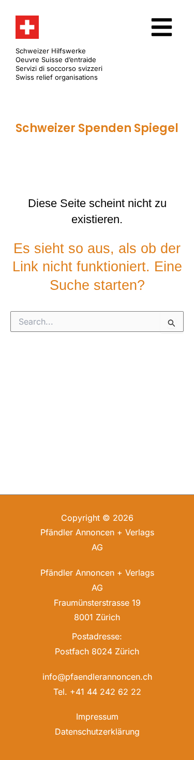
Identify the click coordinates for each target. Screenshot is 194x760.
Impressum (97, 716)
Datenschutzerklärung (97, 731)
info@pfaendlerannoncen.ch (97, 676)
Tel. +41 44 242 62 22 (97, 691)
